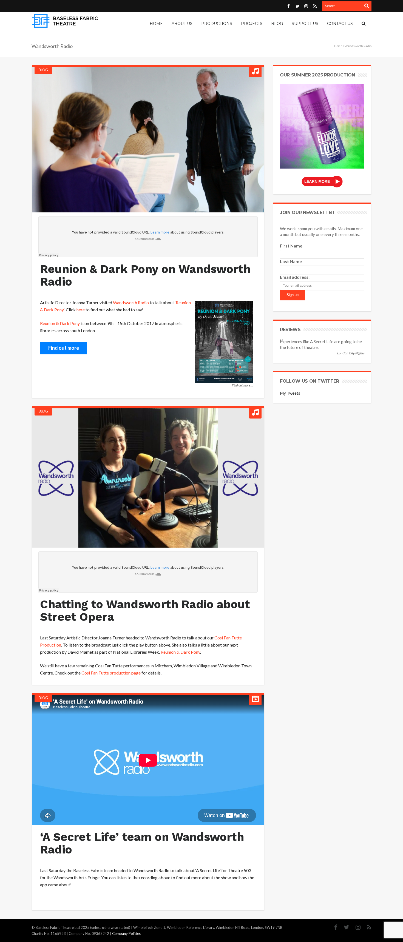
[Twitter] (343, 927)
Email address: (295, 277)
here (80, 309)
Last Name (291, 261)
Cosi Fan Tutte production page (111, 672)
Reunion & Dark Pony (60, 323)
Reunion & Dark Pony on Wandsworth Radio (145, 275)
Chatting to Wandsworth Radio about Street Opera (145, 610)
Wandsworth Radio (131, 302)
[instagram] (355, 927)
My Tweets (290, 393)
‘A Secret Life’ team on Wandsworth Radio (142, 843)
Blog (43, 70)
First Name (291, 245)
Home (338, 46)
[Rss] (366, 927)
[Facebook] (333, 927)
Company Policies (126, 933)
